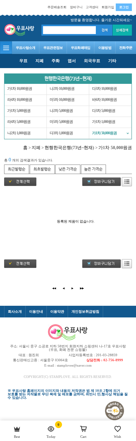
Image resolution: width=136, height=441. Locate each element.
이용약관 (57, 311)
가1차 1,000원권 (103, 122)
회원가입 (108, 7)
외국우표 (92, 60)
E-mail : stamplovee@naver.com (68, 365)
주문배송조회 (56, 7)
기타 (112, 60)
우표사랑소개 (25, 47)
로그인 (124, 7)
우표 (23, 60)
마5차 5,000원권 (61, 122)
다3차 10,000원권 (104, 89)
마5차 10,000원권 (62, 100)
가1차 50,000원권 (104, 133)
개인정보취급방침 (85, 311)
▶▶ (82, 288)
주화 (56, 60)
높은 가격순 (93, 169)
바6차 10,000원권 (104, 100)
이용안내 (36, 311)
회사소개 (15, 311)
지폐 (39, 60)
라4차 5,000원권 (18, 122)
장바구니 (76, 7)
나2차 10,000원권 (62, 89)
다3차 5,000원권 (103, 111)
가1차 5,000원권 (18, 111)
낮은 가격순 (68, 169)
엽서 (72, 60)
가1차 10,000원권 (19, 89)
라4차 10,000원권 (19, 100)
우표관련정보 (53, 47)
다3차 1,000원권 (61, 133)
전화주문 (125, 47)
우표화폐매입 (80, 47)
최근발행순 (16, 169)
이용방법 (104, 47)
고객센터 (92, 7)
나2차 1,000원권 (18, 133)
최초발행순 (42, 169)
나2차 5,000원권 (61, 111)
